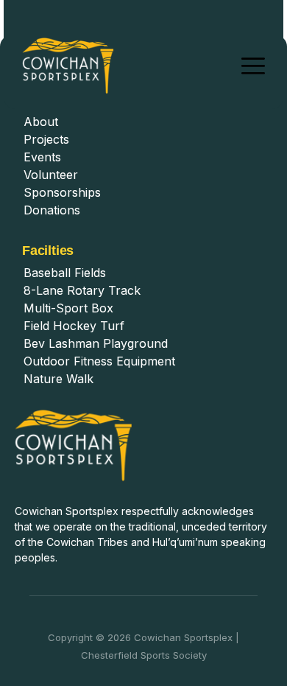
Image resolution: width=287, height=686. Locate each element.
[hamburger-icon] (252, 66)
